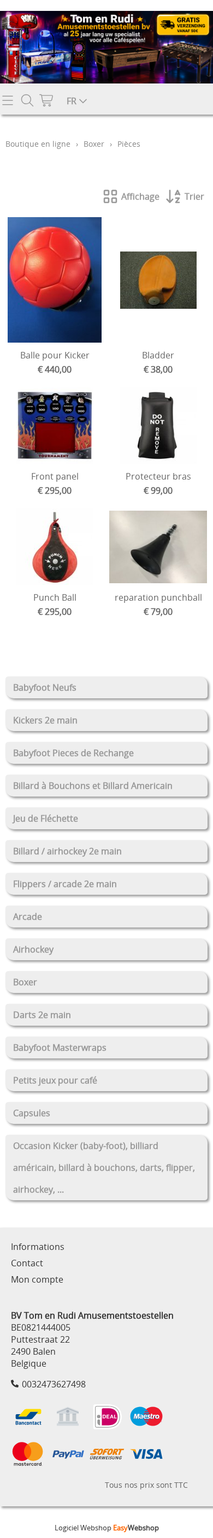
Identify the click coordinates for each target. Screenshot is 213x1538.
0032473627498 (54, 1384)
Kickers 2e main (45, 720)
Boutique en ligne (37, 144)
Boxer (25, 982)
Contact (27, 1263)
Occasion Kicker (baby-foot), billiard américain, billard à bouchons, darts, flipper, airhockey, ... (104, 1167)
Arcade (27, 917)
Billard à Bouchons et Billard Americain (93, 786)
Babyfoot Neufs (44, 687)
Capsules (31, 1113)
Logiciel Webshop (107, 1528)
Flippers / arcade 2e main (65, 884)
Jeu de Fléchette (45, 818)
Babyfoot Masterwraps (59, 1048)
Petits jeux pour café (55, 1080)
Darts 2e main (42, 1015)
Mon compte (37, 1279)
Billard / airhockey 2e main (67, 851)
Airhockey (33, 949)
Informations (37, 1247)
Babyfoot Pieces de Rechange (73, 753)
